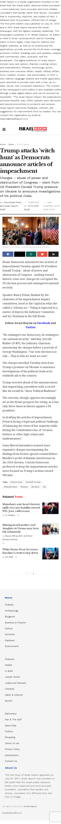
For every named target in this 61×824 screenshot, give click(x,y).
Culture (9, 628)
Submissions (11, 755)
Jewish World (12, 677)
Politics (9, 731)
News (11, 144)
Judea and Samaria (15, 683)
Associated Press (12, 202)
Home (3, 144)
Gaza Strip (10, 725)
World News (23, 144)
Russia (24, 487)
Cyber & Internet (14, 694)
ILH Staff (9, 557)
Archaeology (11, 610)
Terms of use (12, 743)
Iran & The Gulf (13, 719)
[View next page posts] (33, 574)
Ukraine (35, 487)
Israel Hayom (30, 806)
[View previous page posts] (27, 574)
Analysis (9, 604)
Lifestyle (9, 688)
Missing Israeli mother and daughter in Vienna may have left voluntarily (20, 528)
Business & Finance (15, 622)
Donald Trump (33, 482)
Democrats (16, 482)
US (44, 487)
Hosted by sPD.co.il (11, 813)
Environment (12, 646)
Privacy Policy (12, 749)
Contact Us (11, 761)
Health (8, 665)
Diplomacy (11, 713)
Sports (8, 700)
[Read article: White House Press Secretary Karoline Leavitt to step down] (50, 553)
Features (9, 659)
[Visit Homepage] (32, 129)
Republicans (10, 487)
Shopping (10, 737)
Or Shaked (10, 515)
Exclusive (10, 634)
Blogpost (10, 616)
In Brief (9, 671)
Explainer (10, 640)
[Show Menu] (4, 129)
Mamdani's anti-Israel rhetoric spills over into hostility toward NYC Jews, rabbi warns (21, 508)
